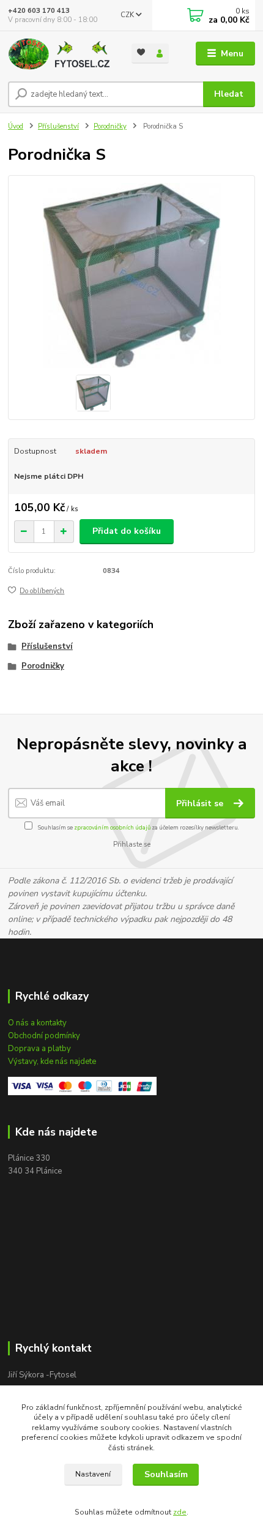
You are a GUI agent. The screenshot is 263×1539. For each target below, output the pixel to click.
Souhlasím (166, 1474)
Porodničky (110, 126)
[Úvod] (59, 54)
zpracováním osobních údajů (112, 827)
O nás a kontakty (37, 1022)
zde (180, 1512)
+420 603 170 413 (39, 10)
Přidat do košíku (126, 531)
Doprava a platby (39, 1048)
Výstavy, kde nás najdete (52, 1061)
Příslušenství (58, 126)
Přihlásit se (201, 803)
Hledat (228, 94)
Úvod (15, 126)
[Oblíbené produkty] (141, 52)
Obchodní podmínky (44, 1035)
